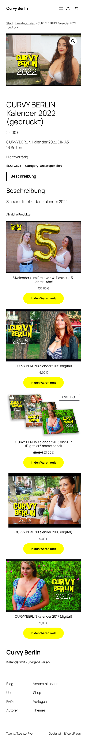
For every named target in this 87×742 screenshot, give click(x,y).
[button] (73, 41)
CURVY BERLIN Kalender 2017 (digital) (43, 616)
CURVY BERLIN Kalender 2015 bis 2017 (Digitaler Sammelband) (43, 444)
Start (9, 23)
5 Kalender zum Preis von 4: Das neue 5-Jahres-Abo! (43, 279)
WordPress (74, 733)
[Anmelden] (68, 8)
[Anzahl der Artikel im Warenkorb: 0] (76, 8)
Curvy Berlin (17, 8)
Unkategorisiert (25, 23)
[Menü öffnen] (61, 8)
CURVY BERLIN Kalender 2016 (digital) (43, 532)
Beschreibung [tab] (23, 176)
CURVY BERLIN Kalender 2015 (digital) (43, 366)
